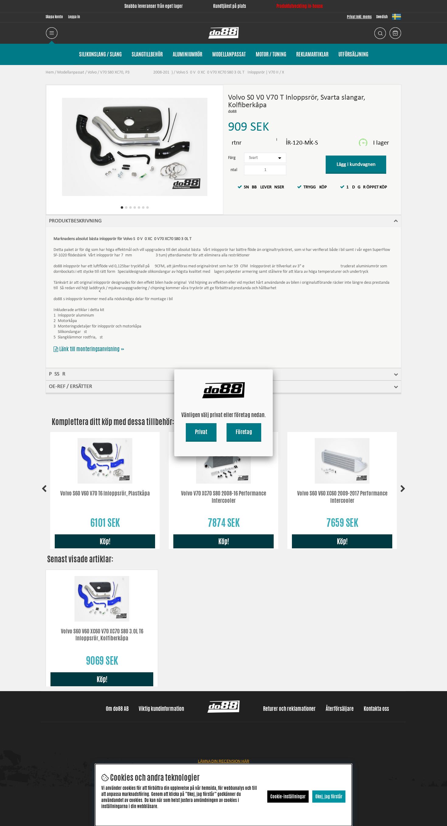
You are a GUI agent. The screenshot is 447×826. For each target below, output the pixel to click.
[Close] (272, 369)
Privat (201, 432)
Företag (244, 432)
